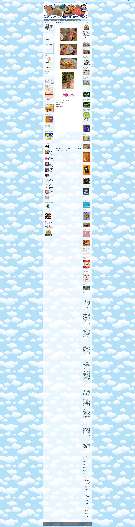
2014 (85, 476)
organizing (85, 393)
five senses (84, 347)
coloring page (88, 318)
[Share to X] (67, 100)
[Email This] (65, 100)
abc (83, 300)
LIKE (89, 379)
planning (84, 401)
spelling (88, 433)
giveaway (85, 350)
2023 (85, 464)
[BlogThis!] (66, 100)
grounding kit (85, 352)
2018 (85, 470)
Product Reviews (70, 20)
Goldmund (67, 524)
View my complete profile (49, 40)
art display (87, 303)
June (86, 489)
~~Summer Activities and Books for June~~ (87, 507)
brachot (85, 312)
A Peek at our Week (87, 491)
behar (88, 305)
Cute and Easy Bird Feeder (87, 501)
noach (88, 389)
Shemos (85, 428)
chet (86, 316)
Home (46, 20)
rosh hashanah (86, 413)
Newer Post (59, 148)
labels (89, 376)
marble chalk (88, 380)
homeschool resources (86, 362)
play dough (88, 401)
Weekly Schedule (87, 496)
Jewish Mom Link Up (86, 373)
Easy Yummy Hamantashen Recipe (51, 191)
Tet (86, 436)
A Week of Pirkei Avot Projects (87, 503)
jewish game (87, 371)
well (89, 446)
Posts (47, 73)
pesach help (85, 399)
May (86, 510)
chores (89, 316)
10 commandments (86, 293)
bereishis (84, 307)
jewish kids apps (86, 372)
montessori (85, 388)
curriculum (85, 323)
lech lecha (85, 379)
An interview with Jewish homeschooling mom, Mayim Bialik (51, 164)
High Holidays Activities (50, 146)
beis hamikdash (85, 306)
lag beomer (88, 378)
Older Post (78, 148)
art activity (87, 302)
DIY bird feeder (61, 102)
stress (88, 434)
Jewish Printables (52, 20)
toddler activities (86, 438)
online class (87, 392)
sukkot (84, 435)
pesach (84, 398)
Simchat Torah (85, 430)
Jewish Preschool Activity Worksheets (51, 159)
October (86, 483)
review (84, 411)
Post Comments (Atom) (64, 150)
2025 (85, 461)
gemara (84, 349)
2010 (85, 519)
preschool (88, 403)
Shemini (89, 427)
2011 (85, 518)
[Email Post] (64, 100)
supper (84, 436)
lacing (86, 377)
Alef (86, 300)
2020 (85, 467)
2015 (85, 474)
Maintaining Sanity (87, 498)
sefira (85, 418)
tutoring (88, 442)
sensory (84, 420)
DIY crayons (88, 332)
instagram (84, 366)
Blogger (74, 524)
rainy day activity (87, 409)
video (88, 445)
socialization (85, 432)
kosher (85, 376)
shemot (89, 428)
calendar (87, 313)
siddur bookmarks (86, 429)
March (86, 513)
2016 (85, 473)
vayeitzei (88, 444)
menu (87, 382)
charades (84, 315)
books (84, 310)
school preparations (86, 415)
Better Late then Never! (51, 196)
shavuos (88, 426)
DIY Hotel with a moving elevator (86, 335)
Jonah (89, 375)
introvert (85, 367)
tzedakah (84, 443)
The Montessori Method (61, 20)
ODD (84, 391)
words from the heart (86, 448)
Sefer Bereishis (87, 417)
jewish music (85, 374)
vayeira (84, 444)
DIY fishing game (86, 333)
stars (83, 434)
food (83, 348)
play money (85, 402)
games (87, 348)
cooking (87, 320)
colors (85, 319)
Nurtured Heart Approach (86, 390)
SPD (84, 433)
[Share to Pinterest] (69, 100)
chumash (85, 317)
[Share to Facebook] (68, 100)
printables (85, 406)
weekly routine (85, 446)
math (85, 381)
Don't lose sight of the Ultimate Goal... (51, 181)
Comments (48, 75)
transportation (85, 441)
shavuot (85, 427)
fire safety (87, 346)
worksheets (85, 453)
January (86, 516)
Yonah (85, 456)
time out (89, 436)
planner (87, 400)
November (87, 482)
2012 (85, 479)
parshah (85, 394)
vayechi (88, 443)
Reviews (84, 412)
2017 (85, 471)
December (87, 480)
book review (85, 309)
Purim (89, 407)
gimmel (88, 349)
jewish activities (86, 368)
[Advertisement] (68, 139)
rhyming (88, 412)
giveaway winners (86, 351)
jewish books (86, 369)
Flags (88, 347)
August (86, 486)
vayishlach (84, 445)
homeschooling (86, 364)
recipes (86, 410)
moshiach (84, 389)
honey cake (87, 365)
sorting (89, 432)
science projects (87, 416)
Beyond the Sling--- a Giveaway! (51, 175)
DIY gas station (85, 334)
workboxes (88, 450)
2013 (85, 477)
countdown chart (85, 321)
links (84, 380)
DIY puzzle (87, 337)
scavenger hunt (85, 414)
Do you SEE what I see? (87, 493)
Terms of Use (77, 20)
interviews (88, 366)
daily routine (85, 324)
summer (88, 435)
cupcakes (84, 322)
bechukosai (84, 304)
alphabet (89, 301)
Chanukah (85, 314)
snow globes (87, 431)
